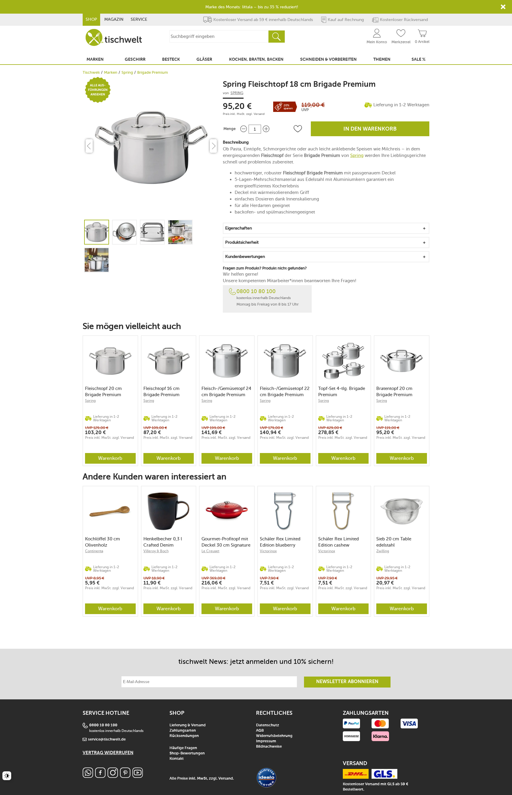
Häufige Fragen (183, 748)
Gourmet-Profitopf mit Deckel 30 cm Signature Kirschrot (225, 542)
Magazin (114, 19)
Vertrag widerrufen (108, 753)
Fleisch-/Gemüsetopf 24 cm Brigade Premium (226, 391)
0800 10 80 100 (256, 291)
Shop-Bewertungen (187, 753)
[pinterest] (125, 776)
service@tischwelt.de (107, 739)
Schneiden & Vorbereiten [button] (328, 59)
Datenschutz (267, 725)
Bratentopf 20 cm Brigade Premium (394, 391)
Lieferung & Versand (187, 725)
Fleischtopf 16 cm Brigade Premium (161, 391)
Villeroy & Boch (156, 551)
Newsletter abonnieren (347, 682)
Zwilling (382, 551)
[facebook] (100, 776)
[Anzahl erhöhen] (266, 129)
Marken (110, 72)
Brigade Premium (152, 72)
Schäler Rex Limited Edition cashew (338, 542)
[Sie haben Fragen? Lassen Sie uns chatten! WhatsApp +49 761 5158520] (88, 776)
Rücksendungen (184, 736)
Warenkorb (110, 458)
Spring (127, 72)
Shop (91, 19)
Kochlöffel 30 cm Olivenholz (102, 542)
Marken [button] (95, 59)
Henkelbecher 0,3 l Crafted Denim (162, 542)
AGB (260, 731)
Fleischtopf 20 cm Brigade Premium (103, 391)
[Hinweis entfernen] (503, 7)
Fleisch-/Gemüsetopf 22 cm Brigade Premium (285, 391)
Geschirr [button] (135, 59)
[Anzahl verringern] (244, 129)
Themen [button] (382, 59)
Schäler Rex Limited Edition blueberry (280, 542)
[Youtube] (137, 776)
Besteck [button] (171, 59)
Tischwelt (91, 72)
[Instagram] (113, 776)
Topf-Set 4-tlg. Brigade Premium (341, 391)
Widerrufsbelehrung (274, 736)
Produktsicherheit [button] (242, 242)
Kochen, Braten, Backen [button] (256, 59)
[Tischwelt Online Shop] (114, 37)
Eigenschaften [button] (238, 228)
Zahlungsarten (182, 731)
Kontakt (176, 759)
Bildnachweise (269, 747)
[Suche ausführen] (276, 36)
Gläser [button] (204, 59)
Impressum (266, 741)
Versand (259, 114)
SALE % (418, 59)
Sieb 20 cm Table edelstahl (393, 542)
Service (139, 19)
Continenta (94, 551)
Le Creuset (210, 551)
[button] (298, 129)
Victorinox (268, 551)
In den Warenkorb (370, 129)
